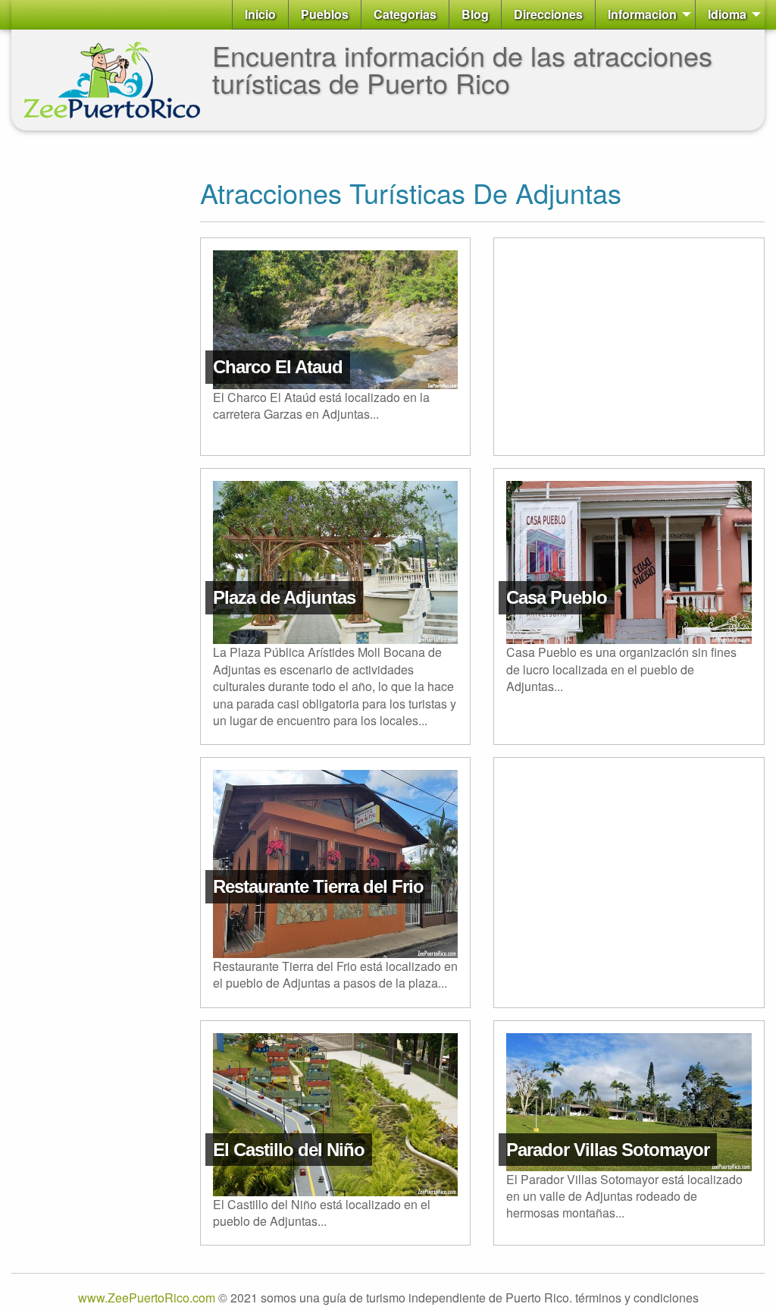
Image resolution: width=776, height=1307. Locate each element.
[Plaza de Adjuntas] (335, 498)
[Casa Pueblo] (629, 498)
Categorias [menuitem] (405, 14)
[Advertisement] (72, 370)
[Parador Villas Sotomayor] (629, 1050)
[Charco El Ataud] (335, 267)
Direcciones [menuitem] (548, 14)
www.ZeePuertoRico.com (146, 1297)
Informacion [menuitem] (642, 14)
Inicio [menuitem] (260, 14)
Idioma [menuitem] (727, 14)
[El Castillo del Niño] (335, 1050)
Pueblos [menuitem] (325, 14)
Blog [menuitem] (475, 14)
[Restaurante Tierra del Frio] (335, 787)
